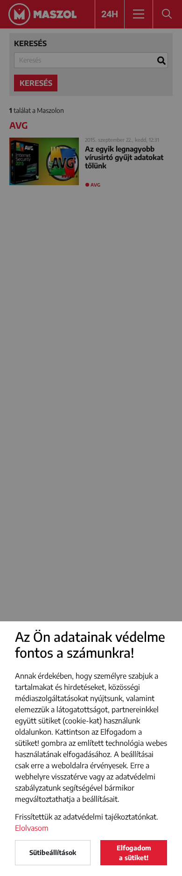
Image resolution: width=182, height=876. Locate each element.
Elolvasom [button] (32, 828)
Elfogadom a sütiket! (134, 853)
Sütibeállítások (52, 852)
